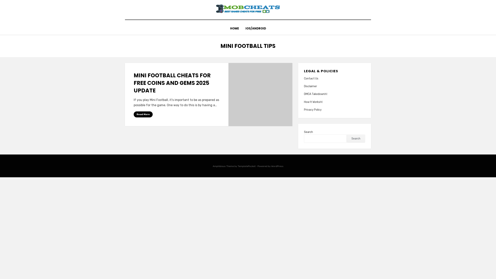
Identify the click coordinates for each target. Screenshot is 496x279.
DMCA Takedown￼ (315, 94)
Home (234, 28)
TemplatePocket (247, 166)
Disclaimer (310, 86)
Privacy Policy (313, 109)
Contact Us (311, 78)
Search (308, 132)
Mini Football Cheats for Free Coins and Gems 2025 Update (172, 83)
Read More (143, 114)
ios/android (255, 28)
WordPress (277, 166)
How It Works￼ (313, 102)
